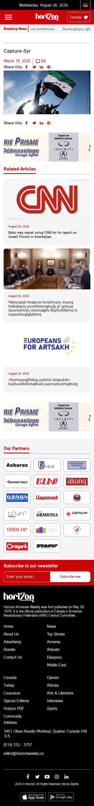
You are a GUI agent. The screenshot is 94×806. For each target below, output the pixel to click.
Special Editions (16, 700)
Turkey (9, 685)
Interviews (55, 700)
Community (13, 716)
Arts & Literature (60, 693)
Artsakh (53, 649)
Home (8, 626)
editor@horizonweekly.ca (24, 753)
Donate (76, 17)
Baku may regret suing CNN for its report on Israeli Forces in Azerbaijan (42, 235)
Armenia (53, 641)
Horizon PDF (14, 708)
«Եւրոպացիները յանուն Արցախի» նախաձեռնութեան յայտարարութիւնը (43, 382)
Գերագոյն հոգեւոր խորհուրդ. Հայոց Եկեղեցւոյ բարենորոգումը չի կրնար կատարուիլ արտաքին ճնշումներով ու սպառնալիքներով (43, 308)
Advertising (12, 641)
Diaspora (54, 657)
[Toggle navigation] (8, 17)
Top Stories (56, 634)
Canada (10, 677)
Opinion (53, 677)
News (51, 626)
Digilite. (74, 784)
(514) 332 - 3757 (18, 744)
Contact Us (13, 657)
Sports (52, 708)
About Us (11, 634)
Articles (53, 685)
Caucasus (12, 693)
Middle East (56, 665)
